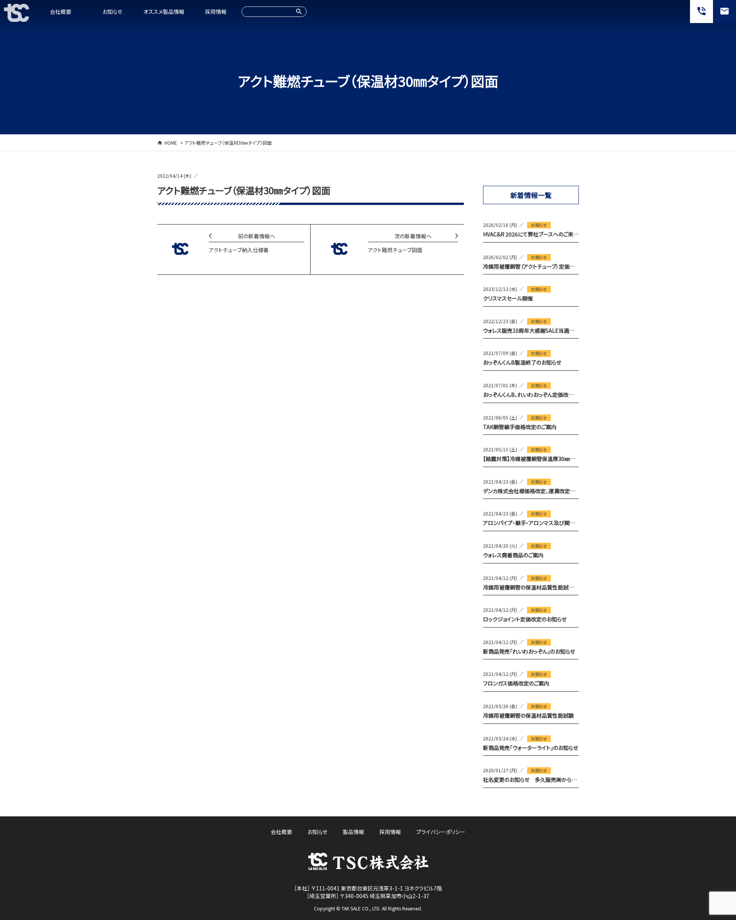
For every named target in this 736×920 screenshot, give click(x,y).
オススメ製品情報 (163, 11)
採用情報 (216, 11)
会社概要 (60, 11)
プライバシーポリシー (440, 832)
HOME (170, 142)
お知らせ (112, 11)
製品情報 (353, 832)
